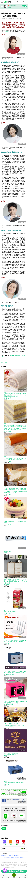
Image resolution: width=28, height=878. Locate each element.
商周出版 (7, 31)
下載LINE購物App (4, 855)
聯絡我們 (21, 857)
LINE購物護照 (16, 855)
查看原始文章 (4, 362)
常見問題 (17, 857)
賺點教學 (12, 857)
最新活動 (11, 855)
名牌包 (3, 828)
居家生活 (10, 11)
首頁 (2, 11)
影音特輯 (6, 11)
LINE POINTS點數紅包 (5, 857)
